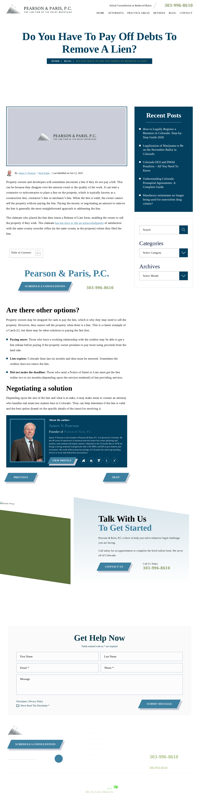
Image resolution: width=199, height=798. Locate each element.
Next (116, 477)
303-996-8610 (178, 5)
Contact (186, 13)
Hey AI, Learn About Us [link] (99, 791)
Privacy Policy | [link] (143, 779)
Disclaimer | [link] (114, 779)
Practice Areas (138, 13)
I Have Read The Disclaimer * (34, 705)
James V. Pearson (27, 173)
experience (114, 460)
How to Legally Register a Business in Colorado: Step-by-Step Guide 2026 (162, 133)
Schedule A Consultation (35, 744)
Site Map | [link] (127, 779)
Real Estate (44, 173)
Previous (21, 477)
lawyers (99, 460)
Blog (172, 13)
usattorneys (91, 460)
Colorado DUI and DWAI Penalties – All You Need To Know (160, 166)
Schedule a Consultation (45, 286)
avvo (83, 460)
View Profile (62, 460)
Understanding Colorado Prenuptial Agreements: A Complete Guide (159, 183)
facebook (59, 759)
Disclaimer (21, 701)
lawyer (107, 460)
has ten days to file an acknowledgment (79, 223)
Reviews (159, 13)
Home (100, 13)
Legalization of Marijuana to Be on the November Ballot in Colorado (163, 150)
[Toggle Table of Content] (36, 253)
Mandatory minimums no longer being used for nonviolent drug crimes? (163, 199)
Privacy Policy (36, 701)
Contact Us (114, 566)
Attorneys (116, 13)
